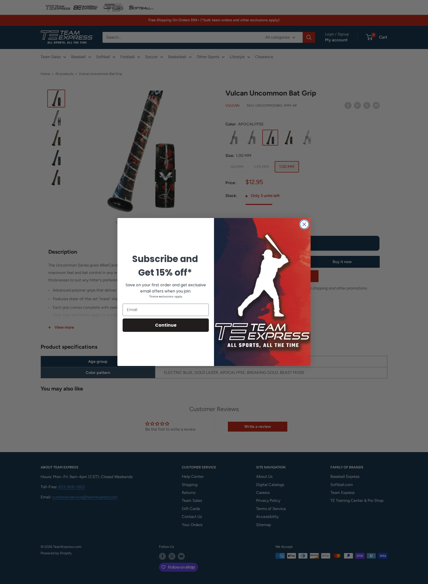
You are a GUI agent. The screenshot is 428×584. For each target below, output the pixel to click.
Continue (166, 325)
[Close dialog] (304, 224)
